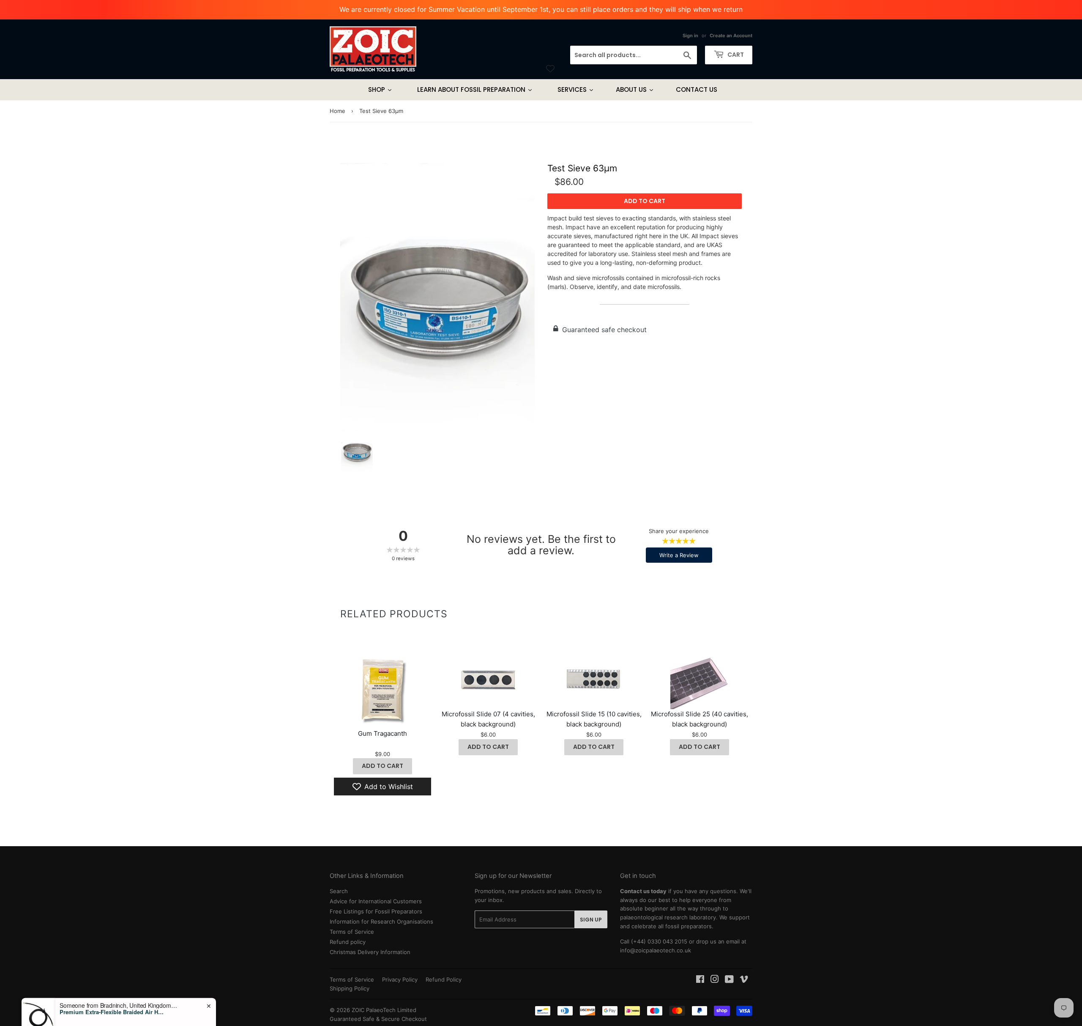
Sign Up (591, 919)
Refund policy (348, 941)
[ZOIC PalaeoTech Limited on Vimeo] (744, 980)
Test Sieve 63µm (582, 168)
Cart (735, 54)
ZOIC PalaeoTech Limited (384, 1010)
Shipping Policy (349, 988)
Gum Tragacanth (382, 733)
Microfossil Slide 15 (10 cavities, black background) (594, 719)
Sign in (690, 36)
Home (337, 110)
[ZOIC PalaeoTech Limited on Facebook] (700, 980)
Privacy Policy (400, 979)
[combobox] (633, 55)
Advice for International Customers (376, 901)
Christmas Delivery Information (370, 952)
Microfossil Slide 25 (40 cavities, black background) (699, 719)
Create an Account (731, 36)
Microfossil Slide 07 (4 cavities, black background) (488, 719)
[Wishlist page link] (550, 68)
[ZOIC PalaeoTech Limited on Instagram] (714, 980)
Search (339, 891)
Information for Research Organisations (381, 921)
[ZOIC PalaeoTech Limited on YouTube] (729, 980)
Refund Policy (444, 979)
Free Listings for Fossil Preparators (376, 911)
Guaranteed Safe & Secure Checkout (378, 1018)
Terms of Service (352, 931)
